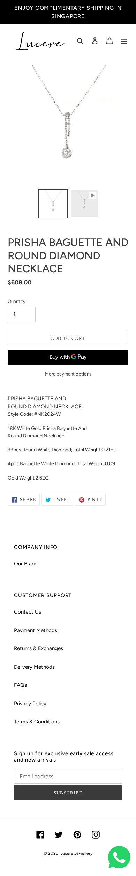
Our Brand (26, 564)
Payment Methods (35, 630)
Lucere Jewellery (76, 853)
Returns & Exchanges (38, 648)
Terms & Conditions (37, 722)
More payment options (68, 374)
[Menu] (124, 40)
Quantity (16, 301)
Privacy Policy (30, 703)
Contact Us (27, 612)
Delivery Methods (34, 667)
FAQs (20, 685)
